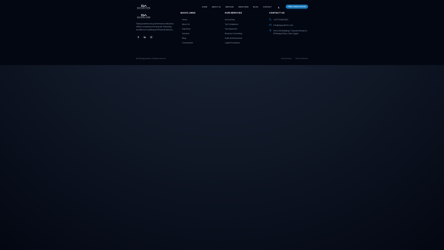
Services (229, 7)
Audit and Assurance (233, 38)
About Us (216, 7)
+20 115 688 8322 (280, 19)
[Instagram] (151, 37)
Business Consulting (233, 33)
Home (204, 7)
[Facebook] (138, 37)
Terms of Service (301, 58)
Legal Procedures (232, 42)
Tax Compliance (231, 24)
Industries (243, 7)
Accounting (230, 19)
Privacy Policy (286, 58)
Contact (267, 7)
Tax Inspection (231, 29)
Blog (255, 7)
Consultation (187, 42)
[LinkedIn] (144, 37)
